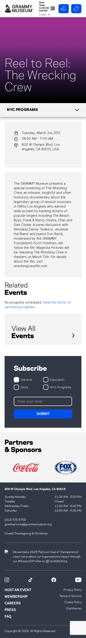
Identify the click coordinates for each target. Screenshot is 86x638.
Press (10, 610)
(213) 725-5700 (15, 519)
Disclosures (73, 608)
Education (57, 379)
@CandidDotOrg (56, 561)
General (26, 379)
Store (24, 387)
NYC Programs (60, 387)
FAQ (8, 616)
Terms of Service (70, 596)
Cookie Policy (72, 602)
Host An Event (18, 590)
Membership (16, 596)
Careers (13, 603)
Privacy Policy (72, 590)
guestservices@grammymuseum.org (28, 524)
